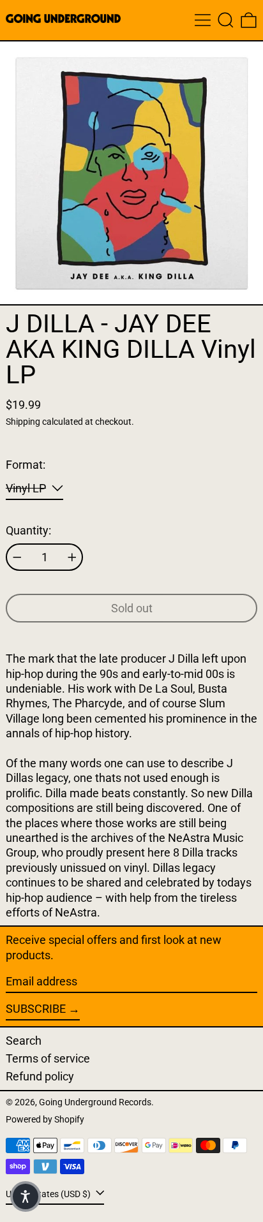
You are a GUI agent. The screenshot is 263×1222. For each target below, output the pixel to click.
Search (23, 1040)
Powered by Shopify (45, 1119)
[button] (225, 20)
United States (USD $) (49, 1194)
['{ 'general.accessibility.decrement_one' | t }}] (17, 557)
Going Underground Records (95, 1102)
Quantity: (28, 530)
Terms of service (48, 1058)
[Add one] (72, 557)
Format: (25, 464)
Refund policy (40, 1076)
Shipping (23, 421)
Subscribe (36, 1008)
